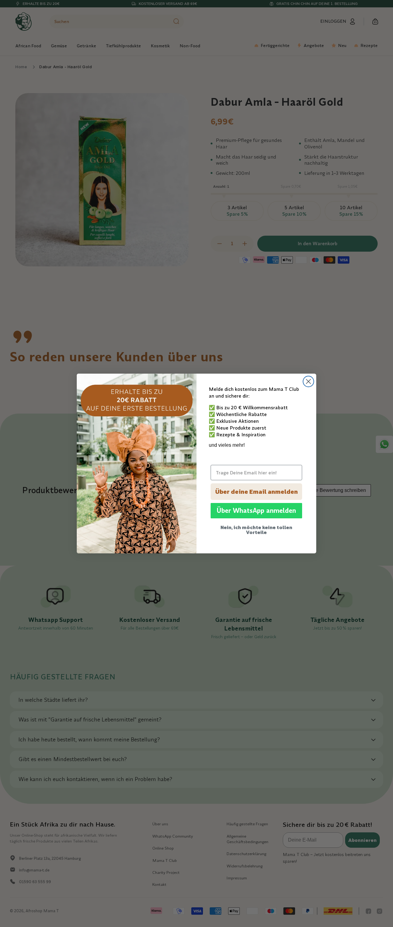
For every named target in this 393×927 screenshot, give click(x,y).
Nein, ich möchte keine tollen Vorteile (256, 530)
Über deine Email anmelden (256, 491)
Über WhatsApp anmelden (256, 510)
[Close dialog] (308, 381)
